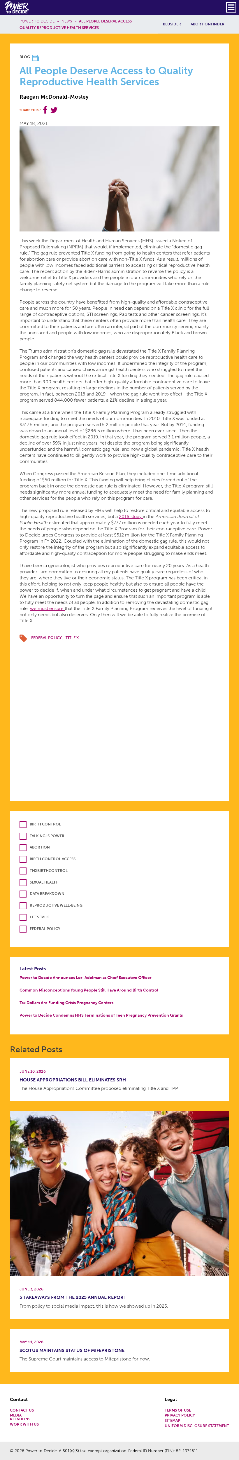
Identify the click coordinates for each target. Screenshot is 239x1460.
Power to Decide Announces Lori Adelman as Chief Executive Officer (86, 977)
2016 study (131, 516)
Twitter (54, 110)
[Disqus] (119, 717)
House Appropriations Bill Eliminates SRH (73, 1080)
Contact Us (22, 1410)
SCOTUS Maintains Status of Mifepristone (72, 1350)
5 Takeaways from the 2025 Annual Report (73, 1297)
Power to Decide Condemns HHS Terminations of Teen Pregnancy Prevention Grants (101, 1015)
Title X (72, 637)
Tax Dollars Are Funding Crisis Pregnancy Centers (66, 1002)
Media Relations (20, 1417)
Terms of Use (178, 1410)
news (66, 21)
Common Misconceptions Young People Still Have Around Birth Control (89, 990)
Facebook (45, 110)
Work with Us (24, 1424)
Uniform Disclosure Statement (197, 1426)
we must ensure (47, 608)
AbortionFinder (207, 24)
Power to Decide (37, 21)
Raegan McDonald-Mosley (54, 96)
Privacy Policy (180, 1415)
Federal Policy (46, 637)
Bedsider (172, 24)
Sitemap (172, 1421)
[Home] (17, 7)
